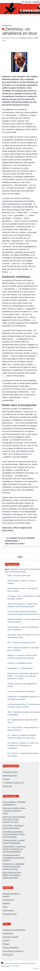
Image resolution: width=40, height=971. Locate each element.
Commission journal (25, 38)
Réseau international (11, 947)
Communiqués (8, 900)
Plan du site (7, 786)
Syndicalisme (8, 955)
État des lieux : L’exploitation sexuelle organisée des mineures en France (13, 866)
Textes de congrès (10, 914)
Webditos (6, 903)
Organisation (6, 966)
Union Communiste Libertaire (15, 963)
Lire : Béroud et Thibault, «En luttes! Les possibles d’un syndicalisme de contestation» (23, 745)
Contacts (6, 779)
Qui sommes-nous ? (10, 772)
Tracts (5, 907)
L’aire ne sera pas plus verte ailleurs (21, 691)
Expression (14, 569)
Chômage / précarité (10, 937)
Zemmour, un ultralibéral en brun (19, 663)
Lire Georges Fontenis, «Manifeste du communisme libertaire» (13, 857)
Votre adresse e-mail (15, 544)
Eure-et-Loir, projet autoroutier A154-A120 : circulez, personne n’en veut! (14, 819)
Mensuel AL (24, 569)
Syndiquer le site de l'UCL (14, 782)
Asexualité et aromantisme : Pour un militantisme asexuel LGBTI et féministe (14, 834)
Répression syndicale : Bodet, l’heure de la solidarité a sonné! (14, 810)
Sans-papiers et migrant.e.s (13, 951)
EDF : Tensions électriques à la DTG (21, 642)
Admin (36, 968)
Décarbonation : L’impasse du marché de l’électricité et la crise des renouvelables (14, 849)
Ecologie (6, 940)
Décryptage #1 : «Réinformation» (20, 668)
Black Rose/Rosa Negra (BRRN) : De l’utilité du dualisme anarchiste (12, 875)
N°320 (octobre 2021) (18, 572)
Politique (6, 944)
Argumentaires (8, 910)
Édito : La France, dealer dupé (18, 575)
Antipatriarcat (8, 933)
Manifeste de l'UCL (10, 775)
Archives (15, 966)
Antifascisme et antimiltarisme (14, 930)
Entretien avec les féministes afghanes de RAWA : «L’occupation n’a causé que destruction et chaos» (23, 676)
